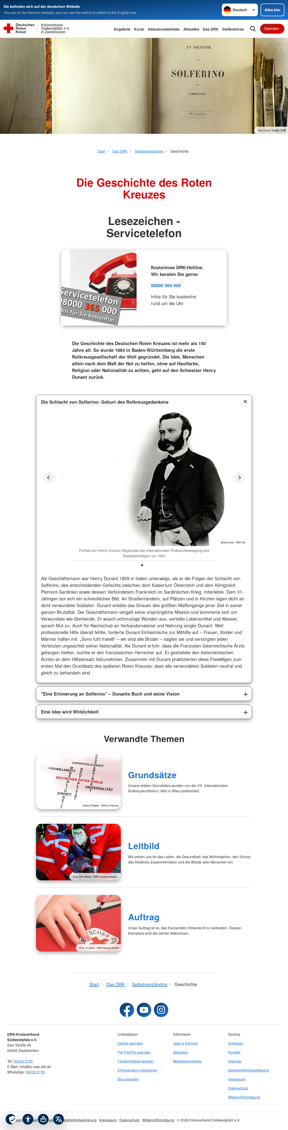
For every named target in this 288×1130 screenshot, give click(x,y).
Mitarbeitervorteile (187, 1061)
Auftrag (144, 916)
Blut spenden (128, 1079)
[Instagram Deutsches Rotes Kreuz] (161, 1010)
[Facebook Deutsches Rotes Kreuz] (127, 1010)
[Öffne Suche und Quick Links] (252, 28)
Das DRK (211, 29)
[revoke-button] (10, 1119)
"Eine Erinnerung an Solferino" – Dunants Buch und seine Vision (110, 693)
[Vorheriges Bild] (239, 477)
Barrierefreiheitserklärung (248, 1070)
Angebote (122, 29)
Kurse (139, 29)
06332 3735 (23, 1061)
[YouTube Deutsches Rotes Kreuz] (144, 1010)
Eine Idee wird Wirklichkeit (70, 711)
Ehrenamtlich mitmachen (137, 1070)
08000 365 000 (166, 285)
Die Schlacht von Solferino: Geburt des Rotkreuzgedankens (105, 402)
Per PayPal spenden (134, 1052)
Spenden (271, 28)
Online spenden (130, 1043)
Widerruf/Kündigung (244, 1097)
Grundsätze (152, 774)
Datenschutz (238, 1088)
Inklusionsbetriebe (164, 29)
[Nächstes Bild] (48, 477)
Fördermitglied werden (136, 1061)
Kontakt (234, 1052)
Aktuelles (180, 1052)
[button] (142, 565)
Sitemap (234, 1061)
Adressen (235, 1043)
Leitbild (144, 845)
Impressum (237, 1079)
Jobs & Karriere (185, 1043)
